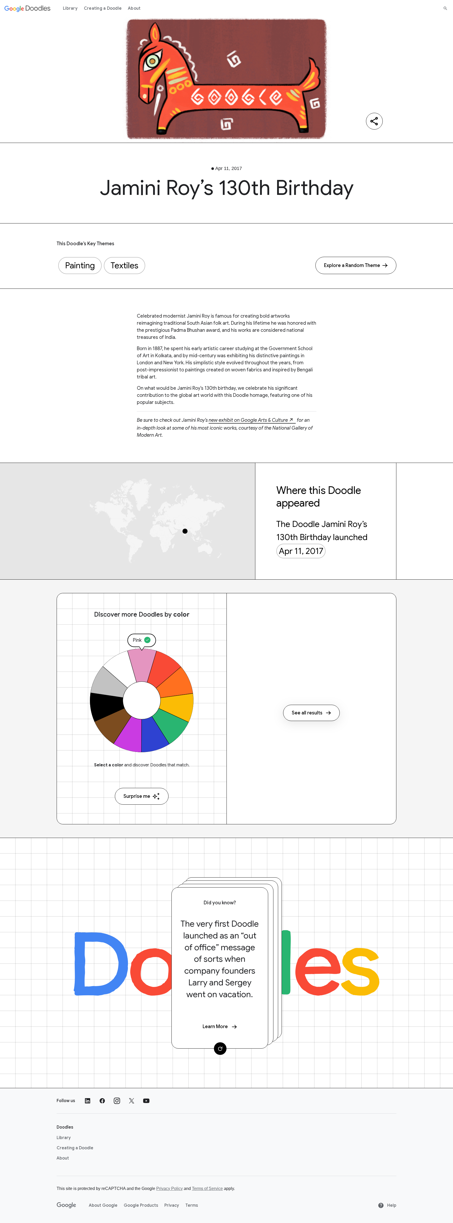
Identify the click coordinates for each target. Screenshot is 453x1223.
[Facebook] (102, 1100)
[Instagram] (117, 1100)
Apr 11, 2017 (301, 551)
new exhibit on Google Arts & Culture (248, 420)
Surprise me (136, 796)
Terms (191, 1205)
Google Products (141, 1205)
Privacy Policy (169, 1188)
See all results (307, 713)
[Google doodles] (27, 8)
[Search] (445, 8)
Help (391, 1205)
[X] (131, 1100)
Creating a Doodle (103, 8)
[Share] (374, 121)
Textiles (124, 265)
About (134, 8)
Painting (80, 265)
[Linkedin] (87, 1100)
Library (70, 8)
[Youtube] (146, 1100)
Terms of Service (207, 1188)
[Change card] (220, 1048)
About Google (103, 1205)
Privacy (171, 1205)
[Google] (66, 1205)
